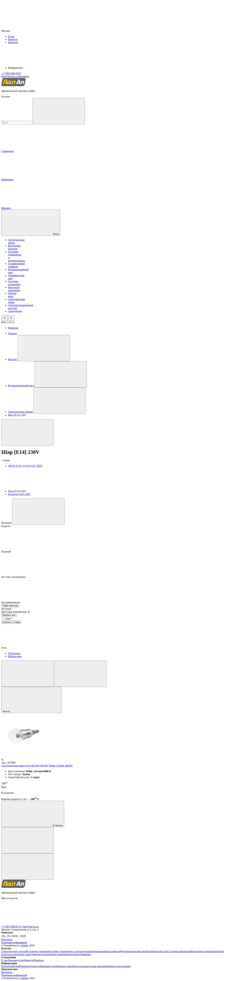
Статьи (53, 966)
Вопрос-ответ (65, 966)
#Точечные (14, 653)
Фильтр (7, 711)
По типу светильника (13, 577)
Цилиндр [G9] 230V (19, 494)
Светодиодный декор (19, 954)
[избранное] (27, 866)
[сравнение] (27, 840)
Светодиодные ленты (13, 951)
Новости (13, 39)
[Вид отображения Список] (80, 674)
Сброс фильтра (10, 605)
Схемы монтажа (98, 966)
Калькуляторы (81, 966)
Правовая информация (14, 942)
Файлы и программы (119, 966)
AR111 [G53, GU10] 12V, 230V (25, 465)
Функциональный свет (133, 951)
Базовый (6, 551)
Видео (15, 966)
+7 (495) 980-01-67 (11, 926)
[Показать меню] (44, 348)
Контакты (23, 76)
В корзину (57, 825)
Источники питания (14, 247)
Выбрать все (9, 615)
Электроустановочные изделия (48, 954)
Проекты (13, 42)
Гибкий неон (12, 295)
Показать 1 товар (11, 622)
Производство (16, 960)
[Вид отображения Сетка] (27, 674)
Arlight (24, 945)
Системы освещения (14, 283)
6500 (8, 618)
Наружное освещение (14, 289)
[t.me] (26, 923)
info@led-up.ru (31, 926)
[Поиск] (59, 111)
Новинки (13, 327)
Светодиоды (15, 311)
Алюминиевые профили (16, 265)
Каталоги (6, 966)
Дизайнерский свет (157, 951)
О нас (11, 36)
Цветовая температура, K (15, 611)
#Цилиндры (14, 656)
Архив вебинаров (39, 966)
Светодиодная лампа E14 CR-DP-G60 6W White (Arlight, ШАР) (36, 765)
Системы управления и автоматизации (70, 951)
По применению (11, 602)
